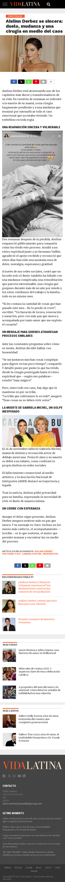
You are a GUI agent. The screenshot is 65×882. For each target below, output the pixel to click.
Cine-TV (48, 868)
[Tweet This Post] (21, 81)
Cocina (29, 868)
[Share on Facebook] (13, 81)
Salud (38, 868)
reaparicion (50, 554)
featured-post (11, 554)
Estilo (57, 868)
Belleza (18, 868)
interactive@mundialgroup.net (22, 803)
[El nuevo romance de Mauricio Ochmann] (9, 624)
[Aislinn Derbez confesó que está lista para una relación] (9, 606)
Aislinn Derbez (43, 551)
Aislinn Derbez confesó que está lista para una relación (37, 602)
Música (7, 868)
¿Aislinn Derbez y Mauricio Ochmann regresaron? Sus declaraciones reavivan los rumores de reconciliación (34, 587)
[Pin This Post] (36, 81)
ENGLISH (34, 871)
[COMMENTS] (50, 81)
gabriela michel (32, 554)
